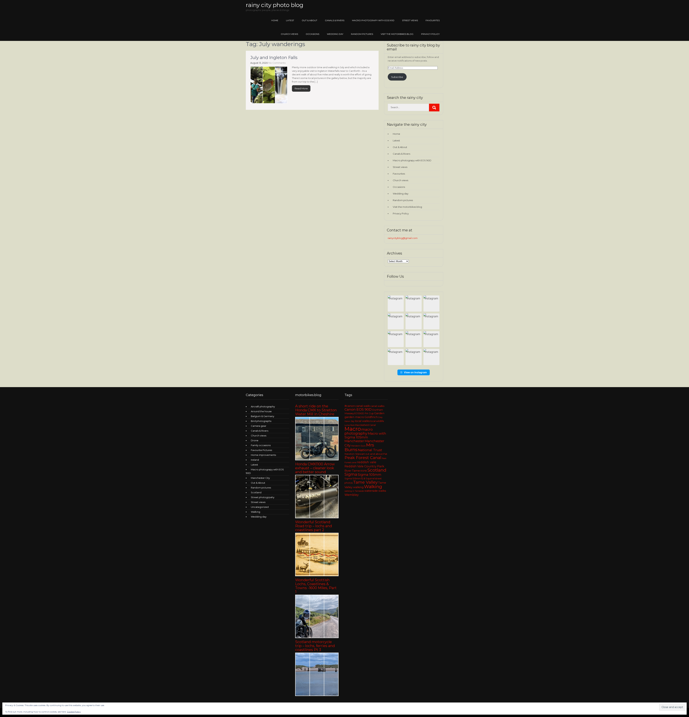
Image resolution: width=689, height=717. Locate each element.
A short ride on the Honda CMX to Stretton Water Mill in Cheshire (316, 410)
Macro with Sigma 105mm (365, 435)
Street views (410, 20)
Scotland (256, 492)
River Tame (352, 470)
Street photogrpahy (262, 497)
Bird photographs (261, 421)
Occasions (312, 34)
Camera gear (258, 425)
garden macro (354, 417)
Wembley (351, 495)
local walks (362, 421)
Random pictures (362, 34)
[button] (396, 303)
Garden (379, 413)
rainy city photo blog (274, 4)
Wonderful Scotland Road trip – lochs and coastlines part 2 (313, 526)
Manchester (354, 441)
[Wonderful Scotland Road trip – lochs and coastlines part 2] (317, 575)
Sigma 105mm (369, 474)
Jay (352, 421)
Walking (255, 511)
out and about (374, 453)
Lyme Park (349, 425)
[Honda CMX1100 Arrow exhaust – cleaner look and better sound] (317, 517)
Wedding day (335, 34)
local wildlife (377, 421)
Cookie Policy (74, 711)
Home (274, 20)
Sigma (350, 474)
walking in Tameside (354, 491)
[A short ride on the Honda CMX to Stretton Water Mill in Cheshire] (317, 459)
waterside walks (375, 490)
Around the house (261, 411)
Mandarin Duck (358, 446)
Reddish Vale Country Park (364, 466)
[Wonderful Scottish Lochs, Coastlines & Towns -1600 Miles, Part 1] (317, 637)
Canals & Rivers (334, 20)
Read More (301, 88)
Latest (290, 20)
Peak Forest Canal (362, 457)
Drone (254, 440)
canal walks (377, 406)
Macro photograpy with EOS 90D (373, 20)
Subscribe (397, 77)
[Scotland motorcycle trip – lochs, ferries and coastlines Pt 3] (317, 695)
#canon (349, 406)
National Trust (370, 450)
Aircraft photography (263, 406)
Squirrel (370, 478)
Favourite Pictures (261, 450)
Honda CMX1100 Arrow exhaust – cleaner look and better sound (315, 468)
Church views (289, 34)
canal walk (362, 406)
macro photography (358, 431)
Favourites (433, 20)
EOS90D (359, 413)
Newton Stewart (354, 453)
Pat (385, 454)
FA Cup (369, 413)
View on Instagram (415, 372)
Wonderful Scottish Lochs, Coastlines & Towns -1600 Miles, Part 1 (316, 586)
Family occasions (261, 445)
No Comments (276, 62)
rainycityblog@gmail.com (403, 238)
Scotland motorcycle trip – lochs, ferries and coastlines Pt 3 (315, 646)
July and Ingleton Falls (273, 57)
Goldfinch (371, 417)
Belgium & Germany (262, 416)
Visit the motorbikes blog (397, 34)
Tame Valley (365, 482)
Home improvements (263, 454)
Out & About (309, 20)
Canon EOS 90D (358, 409)
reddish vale (366, 462)
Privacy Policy (430, 34)
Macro (352, 429)
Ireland (255, 459)
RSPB (363, 470)
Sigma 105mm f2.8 (354, 478)
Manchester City (260, 477)
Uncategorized (260, 507)
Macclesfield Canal (365, 425)
